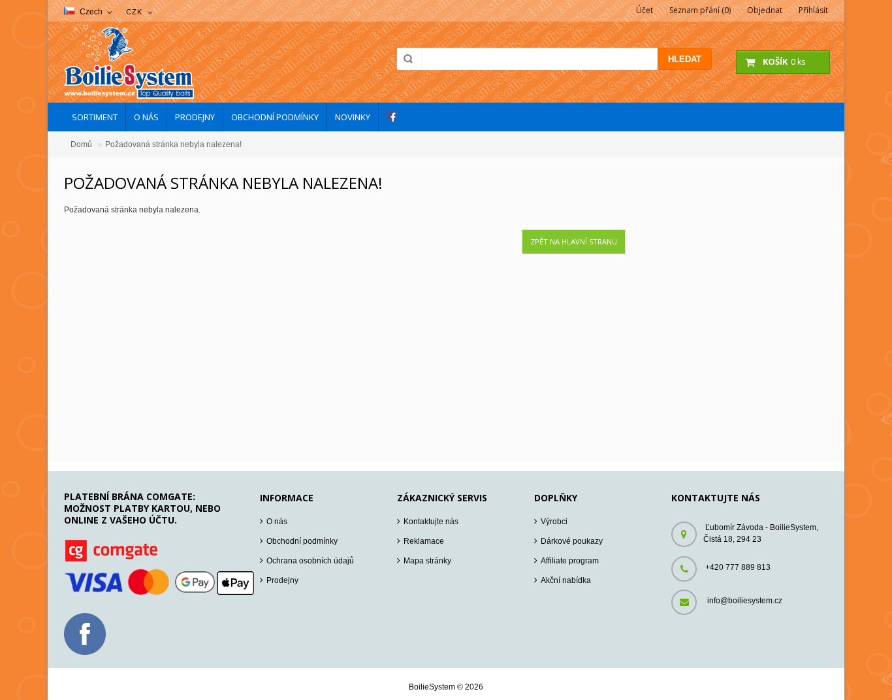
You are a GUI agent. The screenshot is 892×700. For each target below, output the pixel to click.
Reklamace (424, 541)
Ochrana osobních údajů (310, 560)
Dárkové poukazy (572, 541)
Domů (81, 144)
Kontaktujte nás (431, 521)
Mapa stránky (427, 560)
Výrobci (554, 521)
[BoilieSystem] (129, 96)
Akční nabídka (566, 580)
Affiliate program (570, 560)
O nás (276, 521)
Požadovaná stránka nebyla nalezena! (173, 144)
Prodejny (282, 580)
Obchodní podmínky (302, 541)
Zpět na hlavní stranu (573, 241)
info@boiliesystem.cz (744, 600)
